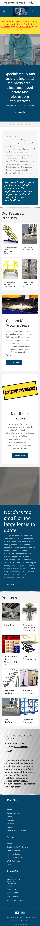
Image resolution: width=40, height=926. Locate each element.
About (9, 810)
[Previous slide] (6, 124)
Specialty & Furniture (28, 721)
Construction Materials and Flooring (10, 659)
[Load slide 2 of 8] (13, 124)
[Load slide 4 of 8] (18, 124)
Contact (10, 827)
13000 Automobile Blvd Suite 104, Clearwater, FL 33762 (13, 881)
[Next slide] (33, 124)
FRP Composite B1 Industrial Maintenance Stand (10, 250)
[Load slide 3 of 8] (16, 124)
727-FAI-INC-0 (12, 889)
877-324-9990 (24, 26)
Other (9, 865)
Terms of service (26, 921)
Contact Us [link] (8, 751)
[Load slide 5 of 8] (21, 124)
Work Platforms (9, 721)
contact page (19, 780)
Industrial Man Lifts (28, 692)
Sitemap (10, 824)
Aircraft (8, 625)
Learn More (14, 363)
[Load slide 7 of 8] (26, 124)
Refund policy (14, 921)
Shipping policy (30, 917)
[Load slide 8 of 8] (29, 124)
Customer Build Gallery (16, 831)
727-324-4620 (12, 896)
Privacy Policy (12, 817)
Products (10, 820)
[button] (4, 11)
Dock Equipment (28, 657)
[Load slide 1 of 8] (10, 124)
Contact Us (20, 112)
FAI (11, 917)
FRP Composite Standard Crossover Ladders (10, 284)
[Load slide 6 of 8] (24, 124)
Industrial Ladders (9, 692)
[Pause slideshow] (37, 124)
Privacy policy (19, 917)
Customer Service (14, 813)
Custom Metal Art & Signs (17, 847)
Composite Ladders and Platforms (29, 628)
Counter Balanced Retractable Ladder (29, 284)
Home (9, 806)
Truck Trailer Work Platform (28, 248)
